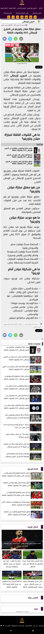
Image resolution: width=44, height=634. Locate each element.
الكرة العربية (12, 8)
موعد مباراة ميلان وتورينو (31, 324)
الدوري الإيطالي (36, 13)
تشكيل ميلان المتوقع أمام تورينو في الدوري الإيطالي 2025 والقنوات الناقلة (16, 377)
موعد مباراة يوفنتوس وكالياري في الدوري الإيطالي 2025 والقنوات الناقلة (18, 149)
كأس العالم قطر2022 (22, 13)
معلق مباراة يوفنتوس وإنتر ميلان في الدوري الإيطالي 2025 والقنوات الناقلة (16, 406)
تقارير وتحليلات (7, 13)
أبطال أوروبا (4, 8)
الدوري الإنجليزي (31, 8)
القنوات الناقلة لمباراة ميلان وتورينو (13, 324)
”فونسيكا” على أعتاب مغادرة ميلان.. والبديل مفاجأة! (17, 435)
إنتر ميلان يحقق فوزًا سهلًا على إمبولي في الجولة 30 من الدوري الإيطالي (16, 445)
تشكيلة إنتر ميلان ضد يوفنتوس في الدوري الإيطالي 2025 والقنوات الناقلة (16, 397)
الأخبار (40, 8)
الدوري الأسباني (21, 8)
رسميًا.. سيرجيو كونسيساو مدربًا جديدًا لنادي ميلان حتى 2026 (16, 426)
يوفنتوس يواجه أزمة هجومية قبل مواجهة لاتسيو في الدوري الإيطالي (17, 455)
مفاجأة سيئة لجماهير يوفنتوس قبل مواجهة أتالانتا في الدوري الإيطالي (17, 416)
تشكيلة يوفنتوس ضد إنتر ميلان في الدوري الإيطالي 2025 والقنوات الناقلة (16, 387)
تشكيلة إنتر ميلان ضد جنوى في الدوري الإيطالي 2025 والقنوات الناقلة (19, 156)
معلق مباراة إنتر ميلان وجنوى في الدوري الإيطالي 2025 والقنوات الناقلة (18, 162)
